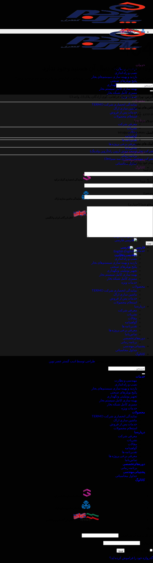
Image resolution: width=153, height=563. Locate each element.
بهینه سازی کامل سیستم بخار (118, 88)
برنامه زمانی (129, 155)
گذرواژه (147, 543)
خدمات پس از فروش (123, 112)
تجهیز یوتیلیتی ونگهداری (122, 270)
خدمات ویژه (129, 282)
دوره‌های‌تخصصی (134, 338)
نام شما (148, 170)
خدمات (140, 250)
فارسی (120, 240)
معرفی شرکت (127, 124)
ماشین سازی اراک (125, 108)
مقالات (132, 318)
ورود (120, 550)
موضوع (148, 193)
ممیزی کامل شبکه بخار (122, 92)
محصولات (138, 100)
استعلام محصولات (125, 116)
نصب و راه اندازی (126, 73)
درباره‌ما (139, 306)
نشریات (132, 128)
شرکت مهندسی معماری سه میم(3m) (128, 158)
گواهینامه (131, 136)
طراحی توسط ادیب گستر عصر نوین (72, 361)
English (119, 251)
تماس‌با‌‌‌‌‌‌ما (131, 148)
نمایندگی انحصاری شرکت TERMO (114, 104)
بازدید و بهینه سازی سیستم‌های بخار (114, 262)
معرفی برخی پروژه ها (123, 144)
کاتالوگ (140, 167)
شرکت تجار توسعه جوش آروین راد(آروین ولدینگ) (121, 151)
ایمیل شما (146, 181)
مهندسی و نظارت (125, 254)
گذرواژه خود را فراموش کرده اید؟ (131, 558)
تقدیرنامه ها (129, 140)
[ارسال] (151, 90)
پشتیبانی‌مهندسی (134, 346)
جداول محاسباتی (126, 350)
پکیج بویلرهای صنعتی (123, 80)
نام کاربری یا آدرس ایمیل (136, 535)
